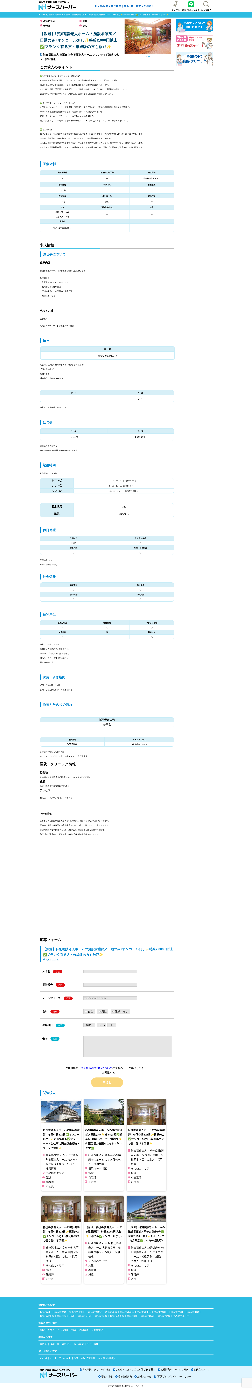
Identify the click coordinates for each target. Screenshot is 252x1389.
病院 (42, 1330)
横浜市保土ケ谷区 (66, 1316)
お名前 (51, 971)
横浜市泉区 (133, 1316)
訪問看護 (83, 1330)
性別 (49, 1011)
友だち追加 (191, 6)
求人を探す (206, 6)
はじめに (176, 6)
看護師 (46, 26)
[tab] (147, 57)
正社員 (43, 1358)
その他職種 (92, 1344)
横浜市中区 (60, 1312)
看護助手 (66, 1344)
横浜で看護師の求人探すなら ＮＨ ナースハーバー (58, 6)
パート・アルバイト (60, 1358)
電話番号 (52, 984)
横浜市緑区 (101, 1316)
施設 (85, 26)
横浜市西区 (46, 1312)
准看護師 (54, 1344)
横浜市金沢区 (85, 1316)
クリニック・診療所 (58, 1330)
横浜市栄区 (164, 1316)
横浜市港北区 (144, 1312)
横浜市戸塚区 (178, 1312)
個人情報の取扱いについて (96, 1068)
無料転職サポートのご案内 (174, 1369)
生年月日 (52, 1025)
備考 (49, 1038)
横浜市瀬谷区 (148, 1316)
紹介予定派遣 (88, 1358)
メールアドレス (56, 998)
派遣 (85, 21)
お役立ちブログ (202, 1369)
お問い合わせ (144, 1376)
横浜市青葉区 (161, 1312)
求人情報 (49, 15)
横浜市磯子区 (117, 1316)
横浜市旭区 (59, 15)
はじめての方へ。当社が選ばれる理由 (135, 1369)
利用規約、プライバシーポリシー (173, 1376)
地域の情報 (107, 1376)
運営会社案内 (125, 1376)
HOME (41, 15)
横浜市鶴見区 (95, 1312)
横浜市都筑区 (47, 1316)
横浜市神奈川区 (77, 1312)
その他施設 (97, 1330)
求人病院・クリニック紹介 (96, 1369)
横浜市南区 (111, 1312)
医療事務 (79, 1344)
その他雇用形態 (106, 1358)
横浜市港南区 (127, 1312)
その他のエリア (181, 1316)
